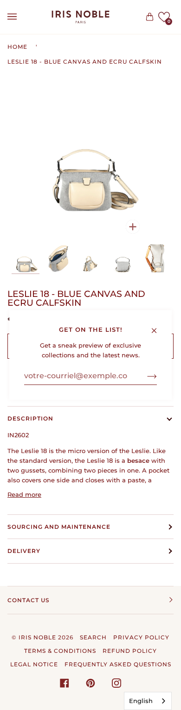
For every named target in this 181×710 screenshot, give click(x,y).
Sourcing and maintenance (58, 526)
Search (93, 637)
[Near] (158, 326)
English (141, 700)
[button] (164, 17)
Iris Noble (37, 637)
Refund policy (130, 650)
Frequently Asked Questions (118, 664)
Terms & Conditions (60, 650)
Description (30, 418)
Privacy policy (141, 637)
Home (17, 46)
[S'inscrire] (144, 375)
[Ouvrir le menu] (21, 17)
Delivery (23, 550)
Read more (24, 494)
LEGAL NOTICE (34, 664)
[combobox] (148, 701)
